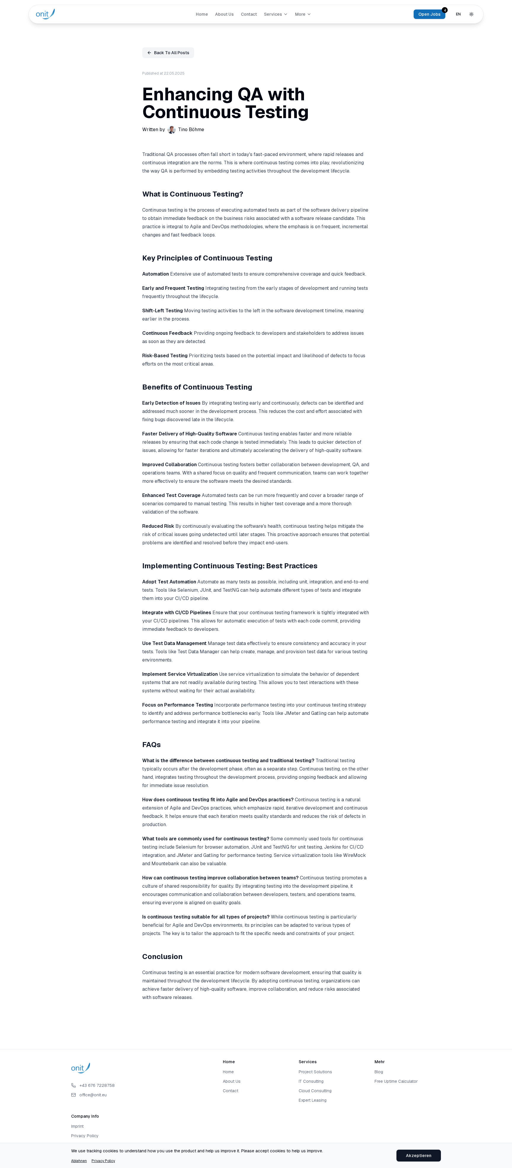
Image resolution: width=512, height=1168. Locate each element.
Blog (379, 1071)
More (300, 14)
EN (458, 14)
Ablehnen (79, 1161)
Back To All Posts (171, 52)
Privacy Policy (103, 1161)
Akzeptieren (418, 1155)
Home (202, 14)
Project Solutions (315, 1071)
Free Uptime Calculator (396, 1081)
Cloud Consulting (315, 1090)
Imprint (77, 1126)
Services (273, 14)
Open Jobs (429, 14)
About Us (224, 14)
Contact (249, 14)
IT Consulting (311, 1081)
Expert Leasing (313, 1100)
